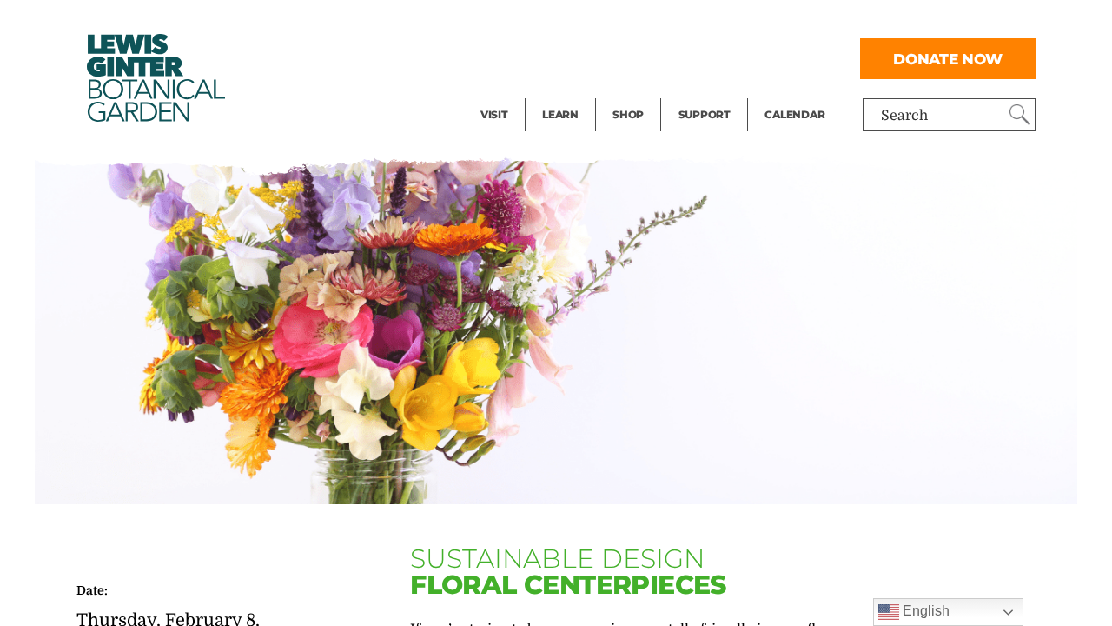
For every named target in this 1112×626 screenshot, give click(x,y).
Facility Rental (528, 22)
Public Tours (583, 22)
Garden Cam (583, 57)
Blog (556, 92)
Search (904, 115)
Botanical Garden (154, 78)
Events (503, 57)
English (924, 610)
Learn (560, 114)
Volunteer (710, 92)
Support (704, 114)
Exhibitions (518, 92)
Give (693, 57)
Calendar (794, 114)
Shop (628, 114)
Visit (494, 114)
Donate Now (948, 59)
